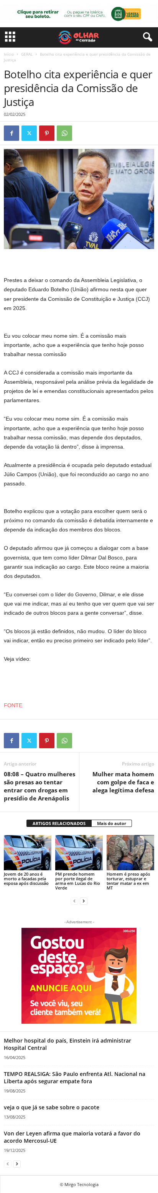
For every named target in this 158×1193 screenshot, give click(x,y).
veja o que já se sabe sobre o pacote (51, 1107)
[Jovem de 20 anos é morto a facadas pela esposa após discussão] (27, 853)
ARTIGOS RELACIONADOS (59, 823)
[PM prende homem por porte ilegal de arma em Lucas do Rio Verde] (79, 853)
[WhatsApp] (64, 133)
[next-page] (83, 901)
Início (9, 54)
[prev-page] (74, 901)
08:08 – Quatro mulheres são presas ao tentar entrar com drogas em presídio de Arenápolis (39, 786)
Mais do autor (111, 823)
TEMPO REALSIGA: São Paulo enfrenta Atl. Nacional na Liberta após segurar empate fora (74, 1077)
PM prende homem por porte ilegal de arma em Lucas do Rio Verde (77, 881)
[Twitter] (29, 133)
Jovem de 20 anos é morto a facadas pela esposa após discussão (26, 878)
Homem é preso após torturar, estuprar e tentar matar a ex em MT (128, 881)
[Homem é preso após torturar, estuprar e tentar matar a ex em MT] (130, 853)
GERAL (27, 54)
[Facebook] (11, 133)
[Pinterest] (46, 133)
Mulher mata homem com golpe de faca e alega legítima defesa (123, 782)
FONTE (13, 705)
